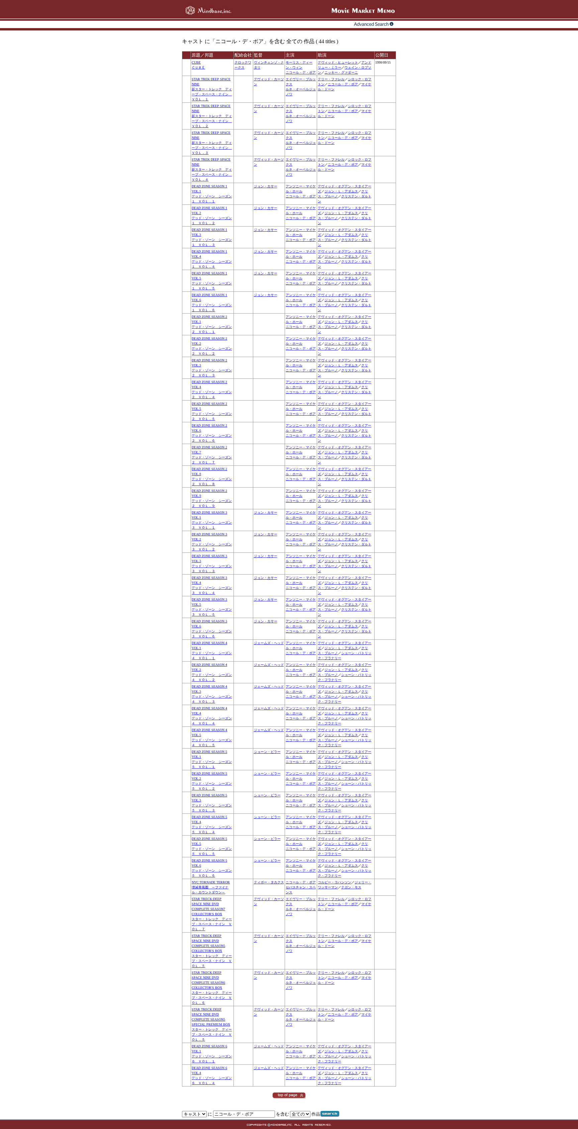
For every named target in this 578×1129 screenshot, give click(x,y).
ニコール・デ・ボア (301, 72)
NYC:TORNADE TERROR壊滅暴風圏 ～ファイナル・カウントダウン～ (211, 887)
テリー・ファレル (331, 79)
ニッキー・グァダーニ (341, 72)
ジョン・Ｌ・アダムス (341, 191)
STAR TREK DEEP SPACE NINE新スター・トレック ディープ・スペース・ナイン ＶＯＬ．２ (212, 116)
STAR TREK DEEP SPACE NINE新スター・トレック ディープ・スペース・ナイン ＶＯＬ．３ (212, 143)
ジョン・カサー (265, 186)
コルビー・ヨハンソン (334, 882)
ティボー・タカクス (269, 882)
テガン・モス (351, 887)
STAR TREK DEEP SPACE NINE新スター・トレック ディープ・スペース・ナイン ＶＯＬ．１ (212, 89)
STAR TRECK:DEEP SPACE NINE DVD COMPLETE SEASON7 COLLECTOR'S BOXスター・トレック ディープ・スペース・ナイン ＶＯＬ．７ (212, 914)
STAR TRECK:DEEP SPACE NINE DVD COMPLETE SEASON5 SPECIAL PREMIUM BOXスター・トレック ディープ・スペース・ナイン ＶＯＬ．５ (212, 1024)
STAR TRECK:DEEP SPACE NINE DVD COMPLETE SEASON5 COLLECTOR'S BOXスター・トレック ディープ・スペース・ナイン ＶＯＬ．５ (212, 951)
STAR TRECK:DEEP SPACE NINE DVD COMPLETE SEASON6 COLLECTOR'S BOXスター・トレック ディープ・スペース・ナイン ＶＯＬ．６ (212, 988)
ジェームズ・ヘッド (269, 643)
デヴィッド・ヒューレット (338, 62)
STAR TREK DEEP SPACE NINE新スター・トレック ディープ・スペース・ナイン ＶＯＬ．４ (212, 169)
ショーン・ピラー (267, 752)
